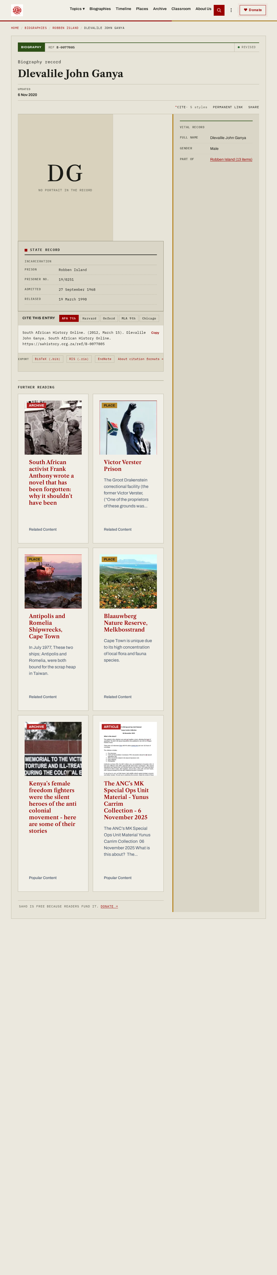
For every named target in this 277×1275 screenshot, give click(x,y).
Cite (191, 107)
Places (142, 9)
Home (15, 28)
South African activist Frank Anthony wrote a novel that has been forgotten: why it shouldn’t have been (51, 482)
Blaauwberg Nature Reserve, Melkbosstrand (125, 623)
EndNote (105, 359)
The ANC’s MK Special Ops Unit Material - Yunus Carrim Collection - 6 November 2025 (126, 800)
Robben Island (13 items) (231, 159)
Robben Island (65, 28)
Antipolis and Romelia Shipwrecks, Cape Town (47, 626)
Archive (160, 9)
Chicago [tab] (149, 318)
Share (253, 107)
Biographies (100, 9)
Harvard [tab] (90, 318)
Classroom (181, 9)
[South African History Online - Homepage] (17, 10)
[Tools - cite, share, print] (231, 10)
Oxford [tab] (109, 318)
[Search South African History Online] (219, 10)
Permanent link (228, 107)
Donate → (109, 906)
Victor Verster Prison (122, 465)
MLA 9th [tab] (129, 318)
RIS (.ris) (79, 359)
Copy (155, 333)
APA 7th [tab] (69, 318)
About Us (204, 9)
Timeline (123, 9)
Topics (77, 9)
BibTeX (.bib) (47, 359)
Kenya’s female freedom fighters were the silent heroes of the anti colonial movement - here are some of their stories (53, 807)
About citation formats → (140, 359)
